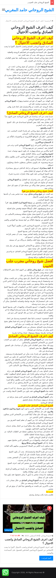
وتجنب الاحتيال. (38, 272)
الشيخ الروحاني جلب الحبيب (38, 2)
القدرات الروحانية (46, 374)
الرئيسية (48, 21)
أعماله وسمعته (33, 483)
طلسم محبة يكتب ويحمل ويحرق (41, 494)
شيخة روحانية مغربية (19, 333)
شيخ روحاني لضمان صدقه (39, 58)
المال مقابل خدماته (13, 426)
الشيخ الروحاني (46, 536)
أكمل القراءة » (46, 558)
